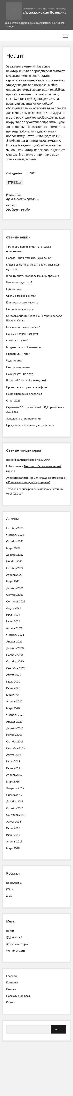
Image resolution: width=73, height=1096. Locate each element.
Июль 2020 (13, 681)
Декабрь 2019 (15, 728)
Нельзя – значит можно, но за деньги (29, 257)
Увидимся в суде (18, 209)
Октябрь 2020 (15, 661)
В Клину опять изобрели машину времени (32, 275)
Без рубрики (14, 882)
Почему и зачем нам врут (22, 333)
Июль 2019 (13, 761)
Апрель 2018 (14, 841)
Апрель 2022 (14, 574)
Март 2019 (13, 781)
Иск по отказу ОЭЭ (38, 459)
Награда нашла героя (20, 309)
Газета (10, 1002)
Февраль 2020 (15, 714)
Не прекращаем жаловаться (24, 393)
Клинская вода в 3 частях (22, 302)
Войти (10, 930)
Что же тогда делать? (19, 282)
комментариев (18, 944)
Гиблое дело (14, 289)
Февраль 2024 (15, 534)
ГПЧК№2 (14, 182)
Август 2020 (13, 674)
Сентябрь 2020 (15, 668)
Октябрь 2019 (15, 741)
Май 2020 (12, 694)
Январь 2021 (14, 641)
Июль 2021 (13, 614)
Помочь (11, 989)
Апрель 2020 (14, 701)
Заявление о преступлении (23, 418)
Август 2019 (13, 754)
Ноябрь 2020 (14, 654)
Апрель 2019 (14, 774)
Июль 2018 (13, 828)
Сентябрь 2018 (15, 814)
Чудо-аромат (14, 360)
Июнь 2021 (13, 621)
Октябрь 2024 (15, 528)
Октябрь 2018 (15, 808)
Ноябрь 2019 (14, 734)
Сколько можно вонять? (21, 295)
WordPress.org (15, 950)
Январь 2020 (14, 721)
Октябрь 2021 (15, 594)
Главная (11, 975)
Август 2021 (13, 608)
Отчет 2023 (13, 400)
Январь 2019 (14, 794)
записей (14, 937)
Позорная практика (18, 367)
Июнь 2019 (13, 768)
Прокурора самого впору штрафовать (30, 425)
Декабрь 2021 (15, 588)
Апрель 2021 (14, 628)
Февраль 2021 (15, 634)
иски (9, 896)
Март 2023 (13, 548)
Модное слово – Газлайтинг (23, 347)
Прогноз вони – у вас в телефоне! (27, 387)
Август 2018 (13, 821)
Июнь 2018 (13, 834)
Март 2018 (13, 848)
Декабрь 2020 (15, 648)
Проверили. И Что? (18, 353)
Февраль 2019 (15, 788)
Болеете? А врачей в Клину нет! (26, 380)
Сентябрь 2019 (15, 748)
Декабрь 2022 (15, 554)
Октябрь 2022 (15, 568)
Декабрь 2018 (15, 801)
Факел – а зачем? (17, 340)
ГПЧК (31, 173)
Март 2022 (13, 581)
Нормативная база (18, 995)
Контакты (12, 982)
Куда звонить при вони (22, 199)
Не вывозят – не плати (20, 373)
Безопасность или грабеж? (23, 327)
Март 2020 (13, 708)
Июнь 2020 (13, 688)
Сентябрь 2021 (15, 601)
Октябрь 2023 (15, 541)
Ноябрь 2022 (14, 561)
